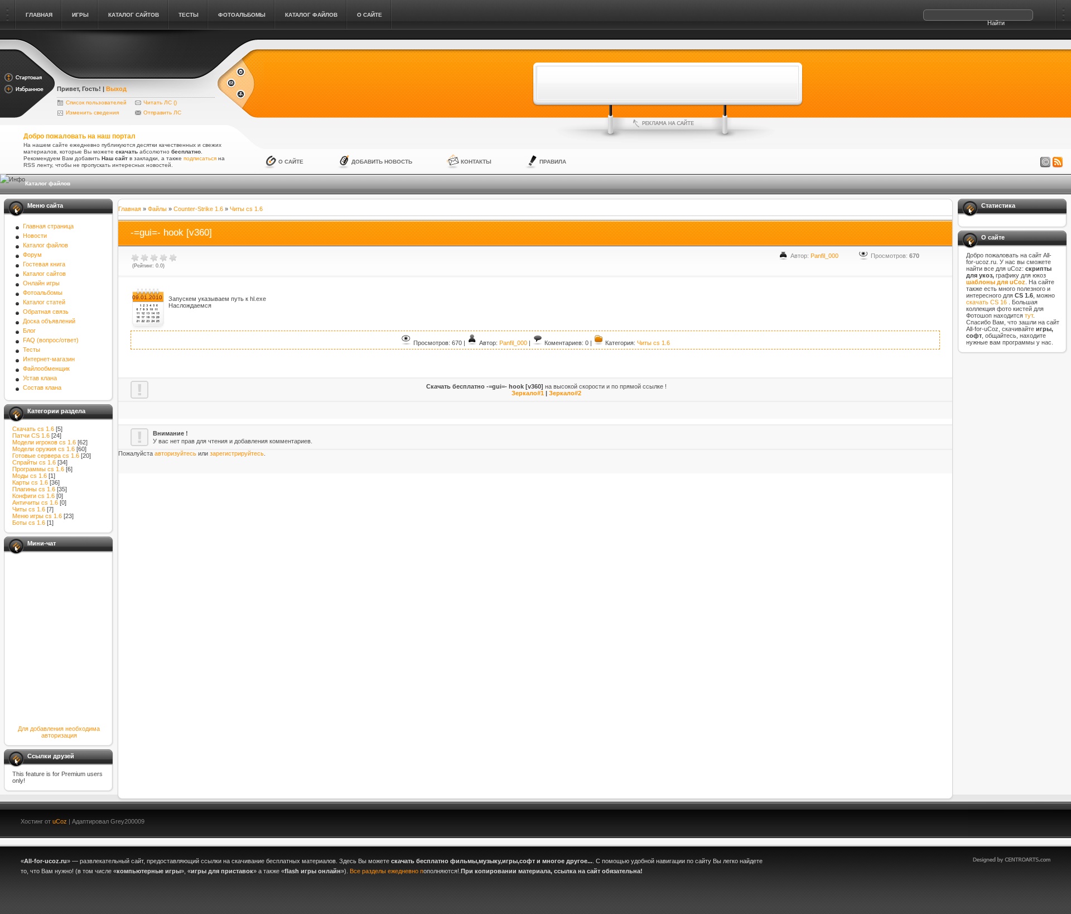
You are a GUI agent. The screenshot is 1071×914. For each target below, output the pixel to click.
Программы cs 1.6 (38, 469)
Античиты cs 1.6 (35, 502)
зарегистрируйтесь (237, 453)
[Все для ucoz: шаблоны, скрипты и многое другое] (136, 73)
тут (1029, 315)
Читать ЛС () (160, 102)
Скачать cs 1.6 (33, 428)
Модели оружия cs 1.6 (43, 449)
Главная (129, 208)
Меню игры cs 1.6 (37, 516)
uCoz (59, 821)
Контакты (476, 162)
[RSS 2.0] (1057, 162)
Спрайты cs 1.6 (34, 462)
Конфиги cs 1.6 (33, 495)
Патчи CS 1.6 (31, 435)
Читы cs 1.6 (28, 509)
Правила (552, 162)
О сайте (290, 162)
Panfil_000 (824, 255)
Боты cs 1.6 (28, 522)
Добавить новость (381, 162)
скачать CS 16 (987, 302)
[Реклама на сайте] (667, 123)
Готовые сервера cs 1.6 (45, 455)
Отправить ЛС (162, 112)
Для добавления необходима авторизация (59, 732)
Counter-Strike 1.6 (198, 208)
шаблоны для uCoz (995, 282)
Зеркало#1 (528, 393)
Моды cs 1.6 (29, 475)
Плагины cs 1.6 (33, 489)
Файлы (157, 208)
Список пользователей (96, 102)
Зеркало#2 (565, 393)
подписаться (200, 158)
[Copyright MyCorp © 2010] (1019, 820)
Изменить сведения (92, 112)
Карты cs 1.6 (30, 482)
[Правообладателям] (1045, 162)
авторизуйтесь (175, 453)
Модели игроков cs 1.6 (44, 442)
